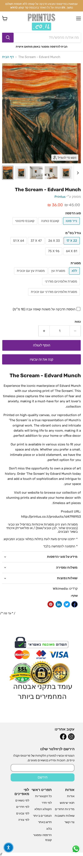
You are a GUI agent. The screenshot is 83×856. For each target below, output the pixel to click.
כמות (78, 321)
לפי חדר (47, 803)
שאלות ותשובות (64, 816)
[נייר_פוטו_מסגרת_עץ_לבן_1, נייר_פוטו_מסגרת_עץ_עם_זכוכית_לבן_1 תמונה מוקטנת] (21, 172)
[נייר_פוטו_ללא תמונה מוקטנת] (7, 172)
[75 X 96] (54, 256)
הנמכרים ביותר (42, 816)
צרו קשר (69, 822)
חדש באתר (45, 822)
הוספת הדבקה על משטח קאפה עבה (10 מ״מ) (44, 309)
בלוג (49, 829)
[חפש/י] (8, 37)
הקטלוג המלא (43, 809)
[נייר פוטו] (72, 226)
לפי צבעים (22, 813)
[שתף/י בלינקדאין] (59, 604)
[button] (8, 847)
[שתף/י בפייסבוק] (74, 604)
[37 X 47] (37, 245)
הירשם (42, 777)
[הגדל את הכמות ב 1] (44, 330)
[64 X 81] (72, 256)
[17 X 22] (72, 245)
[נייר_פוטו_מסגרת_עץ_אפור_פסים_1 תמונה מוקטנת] (36, 172)
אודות (70, 796)
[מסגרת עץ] (59, 276)
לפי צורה (23, 820)
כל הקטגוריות (43, 796)
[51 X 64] (19, 245)
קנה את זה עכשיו (41, 359)
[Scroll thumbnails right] (77, 173)
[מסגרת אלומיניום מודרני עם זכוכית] (54, 297)
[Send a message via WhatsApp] (76, 849)
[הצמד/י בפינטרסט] (50, 604)
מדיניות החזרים (64, 809)
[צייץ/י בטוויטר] (67, 604)
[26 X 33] (55, 245)
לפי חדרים (22, 807)
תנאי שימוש (67, 803)
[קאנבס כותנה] (50, 226)
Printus (60, 197)
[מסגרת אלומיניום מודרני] (61, 286)
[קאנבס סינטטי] (25, 226)
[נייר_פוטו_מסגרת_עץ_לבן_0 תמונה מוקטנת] (51, 172)
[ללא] (75, 276)
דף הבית (8, 57)
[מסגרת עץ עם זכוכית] (31, 276)
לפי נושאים (22, 800)
